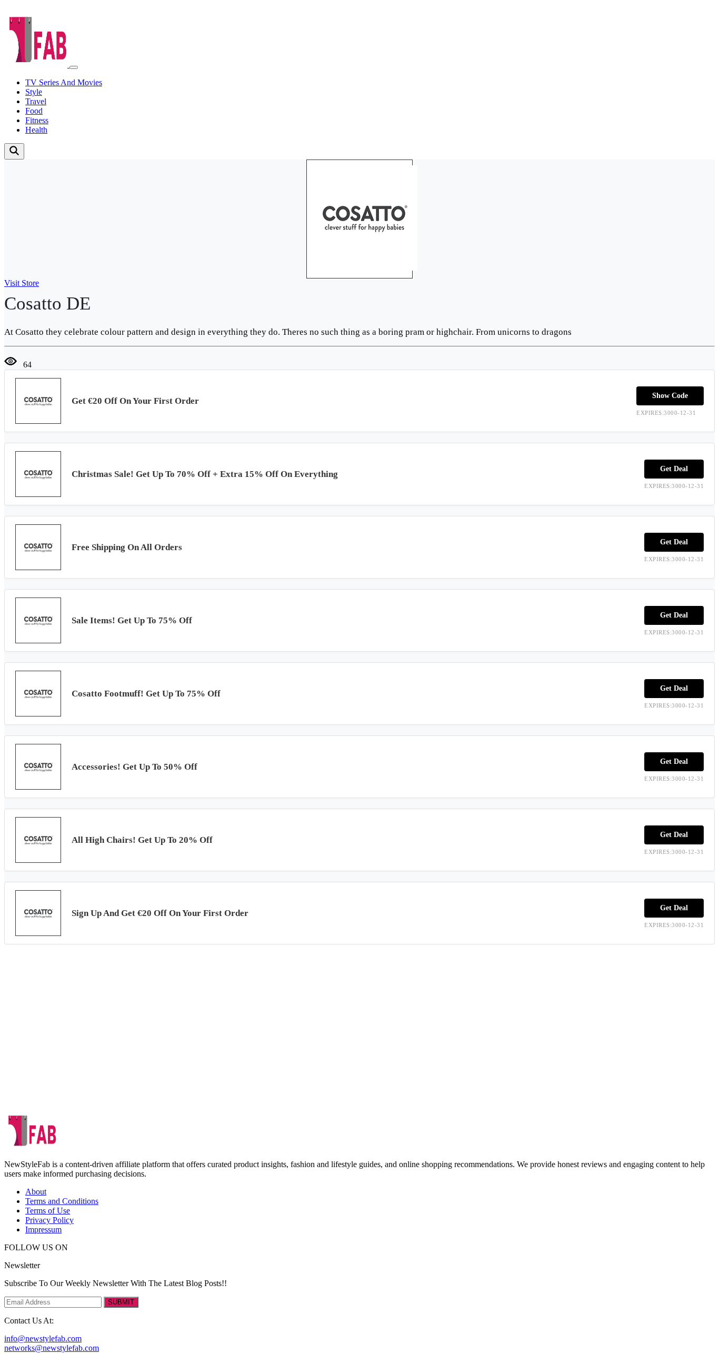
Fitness (36, 120)
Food (34, 110)
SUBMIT (121, 1302)
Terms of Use (47, 1210)
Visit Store (21, 282)
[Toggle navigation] (73, 67)
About (35, 1191)
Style (33, 91)
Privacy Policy (49, 1220)
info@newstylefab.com (43, 1338)
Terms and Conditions (61, 1201)
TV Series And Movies (63, 82)
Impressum (43, 1229)
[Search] (14, 151)
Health (36, 129)
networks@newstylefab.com (51, 1347)
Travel (35, 101)
